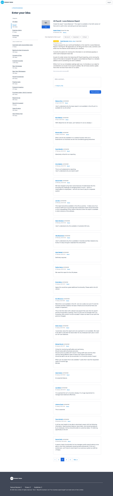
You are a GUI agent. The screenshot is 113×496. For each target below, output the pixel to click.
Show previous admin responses (60, 71)
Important (76, 37)
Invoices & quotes (17, 61)
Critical (86, 37)
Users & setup (16, 108)
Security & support (17, 103)
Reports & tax (16, 98)
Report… (65, 32)
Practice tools (16, 82)
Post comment (95, 92)
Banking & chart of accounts (20, 50)
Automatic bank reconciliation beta (22, 45)
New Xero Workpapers (18, 71)
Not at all (68, 37)
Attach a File (59, 85)
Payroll (14, 25)
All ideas (14, 21)
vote (46, 27)
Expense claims (17, 30)
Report (66, 103)
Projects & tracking (17, 87)
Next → (76, 459)
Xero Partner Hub (17, 113)
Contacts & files (17, 55)
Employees (15, 35)
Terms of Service (15, 487)
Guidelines (37, 487)
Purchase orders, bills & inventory (22, 92)
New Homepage (17, 66)
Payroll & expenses (18, 76)
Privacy (27, 487)
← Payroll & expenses (17, 7)
